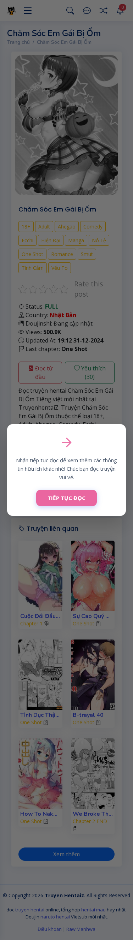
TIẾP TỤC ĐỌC (67, 497)
